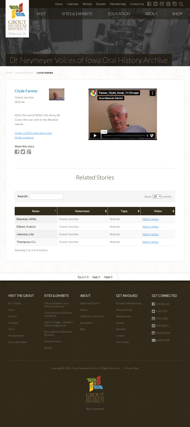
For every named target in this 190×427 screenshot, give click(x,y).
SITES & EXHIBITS (77, 13)
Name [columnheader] (36, 211)
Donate (101, 4)
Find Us (12, 316)
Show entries (158, 196)
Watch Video (150, 219)
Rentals (87, 4)
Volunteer (121, 329)
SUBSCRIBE (163, 340)
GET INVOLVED (126, 295)
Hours (59, 4)
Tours (11, 329)
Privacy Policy (132, 368)
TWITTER (161, 311)
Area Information (17, 342)
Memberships (123, 316)
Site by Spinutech (95, 408)
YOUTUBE (162, 318)
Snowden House (52, 341)
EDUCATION (119, 13)
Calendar (72, 4)
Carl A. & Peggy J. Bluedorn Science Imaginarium (58, 324)
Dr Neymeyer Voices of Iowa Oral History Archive (88, 60)
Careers (120, 335)
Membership (118, 4)
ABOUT (151, 13)
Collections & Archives (92, 316)
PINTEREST (162, 325)
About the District (90, 303)
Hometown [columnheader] (82, 211)
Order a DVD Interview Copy (33, 133)
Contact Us (137, 4)
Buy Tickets (14, 303)
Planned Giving (124, 309)
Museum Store (16, 335)
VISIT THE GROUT (21, 295)
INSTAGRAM (163, 333)
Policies (84, 309)
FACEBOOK (163, 304)
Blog (82, 329)
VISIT (41, 13)
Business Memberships (129, 303)
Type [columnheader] (124, 211)
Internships (122, 342)
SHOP (177, 13)
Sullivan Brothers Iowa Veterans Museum (56, 305)
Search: (23, 196)
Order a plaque (24, 137)
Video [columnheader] (158, 211)
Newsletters (86, 322)
